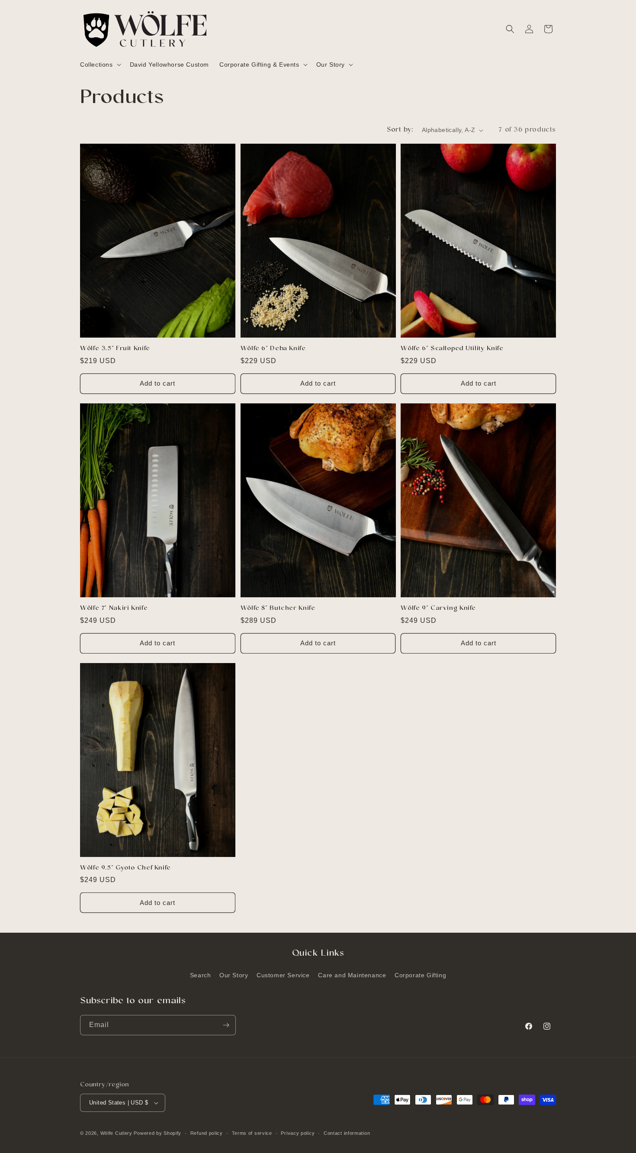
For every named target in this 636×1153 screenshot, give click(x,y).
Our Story (233, 975)
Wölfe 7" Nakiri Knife (114, 608)
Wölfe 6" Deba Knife (273, 349)
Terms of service (252, 1133)
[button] (100, 64)
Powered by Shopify (157, 1133)
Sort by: (400, 130)
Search (200, 975)
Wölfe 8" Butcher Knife (278, 608)
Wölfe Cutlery (116, 1133)
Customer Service (283, 975)
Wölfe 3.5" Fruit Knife (115, 349)
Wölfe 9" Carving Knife (438, 608)
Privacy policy (298, 1133)
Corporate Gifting (420, 975)
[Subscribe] (225, 1025)
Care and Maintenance (352, 975)
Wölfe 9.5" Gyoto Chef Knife (125, 868)
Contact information (347, 1133)
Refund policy (206, 1133)
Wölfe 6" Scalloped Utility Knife (452, 349)
